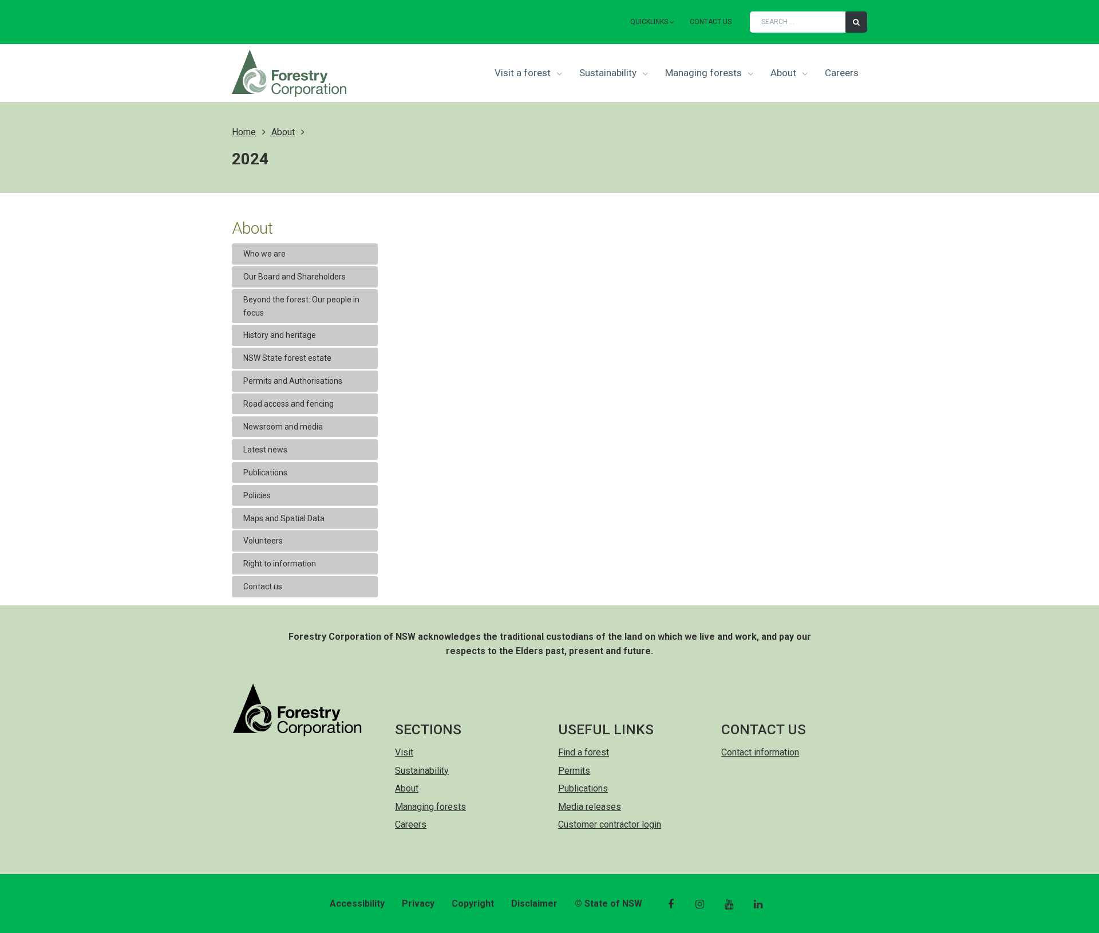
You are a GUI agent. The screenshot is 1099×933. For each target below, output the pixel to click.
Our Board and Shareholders (294, 276)
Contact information (760, 752)
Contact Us (763, 729)
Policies (257, 495)
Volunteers (263, 540)
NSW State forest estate (287, 358)
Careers (842, 72)
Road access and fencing (288, 403)
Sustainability (609, 72)
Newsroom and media (283, 426)
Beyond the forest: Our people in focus (301, 306)
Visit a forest (524, 72)
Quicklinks (649, 22)
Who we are (264, 253)
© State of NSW (608, 903)
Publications (265, 472)
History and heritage (279, 335)
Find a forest (583, 752)
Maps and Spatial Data (284, 518)
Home (244, 132)
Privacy (418, 903)
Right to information (279, 563)
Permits (574, 770)
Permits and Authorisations (292, 380)
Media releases (589, 806)
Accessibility (357, 903)
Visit (404, 752)
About (784, 72)
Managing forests (704, 72)
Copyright (473, 903)
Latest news (265, 449)
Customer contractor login (609, 824)
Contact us (711, 22)
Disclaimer (534, 903)
